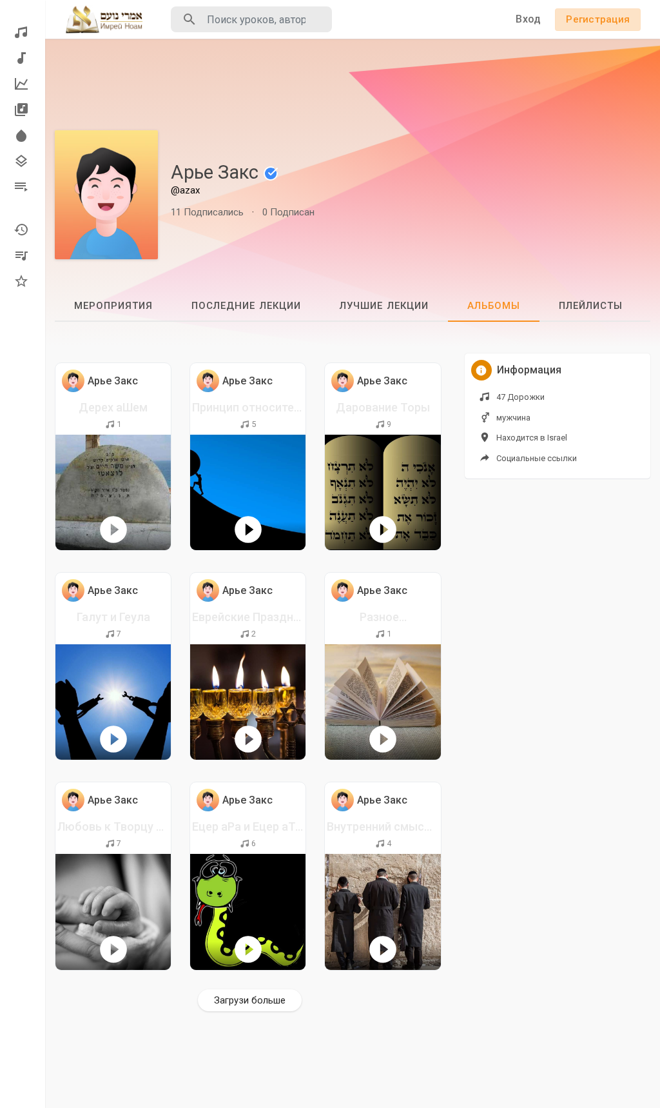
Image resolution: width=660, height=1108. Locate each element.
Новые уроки (22, 58)
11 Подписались (207, 212)
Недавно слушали (22, 229)
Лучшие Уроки (22, 84)
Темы (22, 161)
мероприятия (113, 306)
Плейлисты (22, 187)
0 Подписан (288, 212)
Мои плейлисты (22, 255)
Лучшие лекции (384, 306)
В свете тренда (22, 135)
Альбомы (22, 110)
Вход (528, 19)
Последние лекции (246, 306)
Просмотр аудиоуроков (22, 32)
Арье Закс (217, 172)
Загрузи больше (250, 1000)
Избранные (22, 281)
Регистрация (598, 19)
